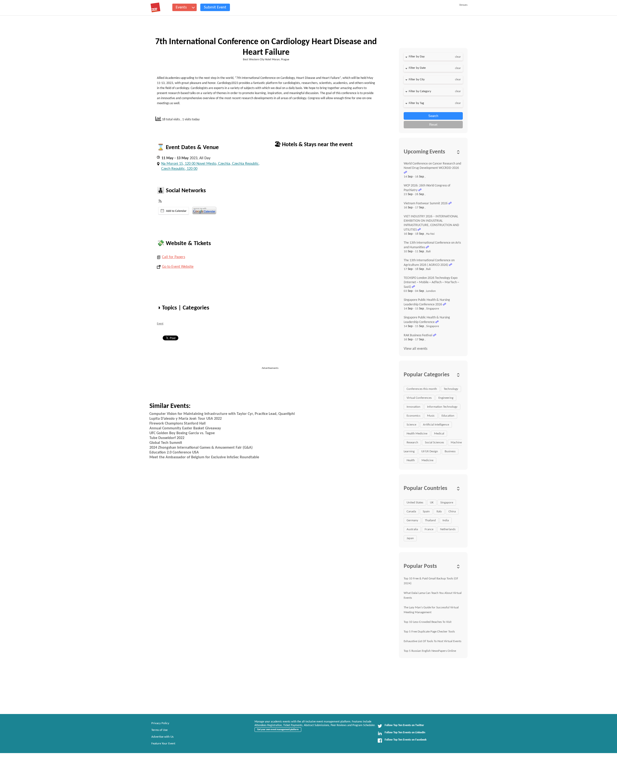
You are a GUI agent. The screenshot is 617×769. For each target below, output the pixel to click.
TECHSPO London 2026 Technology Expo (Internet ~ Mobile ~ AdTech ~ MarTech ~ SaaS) (431, 282)
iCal (173, 210)
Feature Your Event (163, 743)
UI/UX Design (429, 451)
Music (431, 415)
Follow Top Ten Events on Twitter (404, 725)
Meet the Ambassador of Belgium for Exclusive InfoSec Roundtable (204, 457)
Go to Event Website (178, 267)
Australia (412, 529)
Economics (413, 415)
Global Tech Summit (165, 443)
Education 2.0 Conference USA (174, 452)
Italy (439, 511)
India (446, 520)
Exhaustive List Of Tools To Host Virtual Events (432, 641)
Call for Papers (173, 257)
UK (432, 502)
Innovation (413, 406)
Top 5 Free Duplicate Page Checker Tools (429, 631)
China (452, 511)
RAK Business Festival (418, 335)
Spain (426, 511)
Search (433, 116)
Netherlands (448, 529)
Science (411, 424)
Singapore (446, 502)
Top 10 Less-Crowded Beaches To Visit (427, 622)
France (429, 529)
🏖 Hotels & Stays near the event (313, 145)
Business (450, 451)
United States (415, 502)
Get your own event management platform (278, 729)
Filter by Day (417, 56)
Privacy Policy (160, 723)
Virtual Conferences (419, 397)
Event (160, 323)
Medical (439, 433)
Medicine (427, 460)
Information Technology (442, 406)
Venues (463, 5)
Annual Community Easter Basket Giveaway (185, 428)
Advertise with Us (162, 736)
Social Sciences (434, 442)
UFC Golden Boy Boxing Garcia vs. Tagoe (182, 433)
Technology (451, 389)
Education (448, 415)
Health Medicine (417, 433)
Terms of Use (159, 730)
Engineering (445, 397)
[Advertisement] (272, 381)
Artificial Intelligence (436, 424)
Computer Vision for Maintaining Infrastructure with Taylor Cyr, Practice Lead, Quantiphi (222, 414)
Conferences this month (422, 389)
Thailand (430, 520)
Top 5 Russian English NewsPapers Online (430, 650)
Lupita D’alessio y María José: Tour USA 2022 (185, 419)
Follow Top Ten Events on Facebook (406, 739)
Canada (411, 511)
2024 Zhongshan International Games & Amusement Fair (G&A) (201, 448)
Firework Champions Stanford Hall (177, 424)
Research (412, 442)
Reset (433, 124)
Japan (410, 538)
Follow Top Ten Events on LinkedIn (405, 732)
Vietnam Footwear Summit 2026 (426, 203)
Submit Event (215, 7)
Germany (412, 520)
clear (458, 56)
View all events (415, 349)
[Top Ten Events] (155, 7)
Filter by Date (417, 67)
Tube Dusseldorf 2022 (166, 438)
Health (411, 460)
